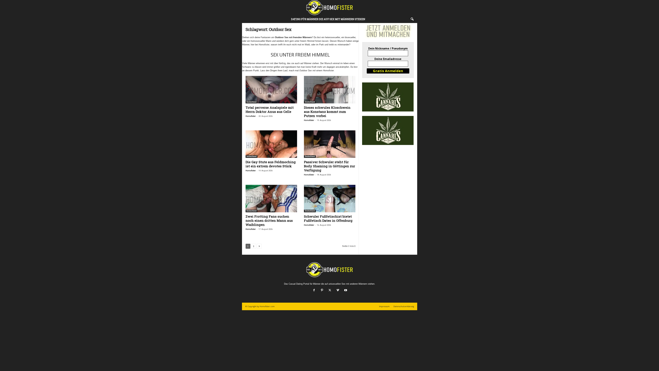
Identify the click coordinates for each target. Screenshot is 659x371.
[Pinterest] (322, 290)
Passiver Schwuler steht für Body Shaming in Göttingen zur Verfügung (329, 166)
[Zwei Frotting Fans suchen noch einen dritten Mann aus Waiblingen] (271, 198)
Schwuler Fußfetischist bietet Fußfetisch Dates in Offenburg (328, 218)
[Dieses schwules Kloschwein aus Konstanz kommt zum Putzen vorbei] (329, 89)
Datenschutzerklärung (404, 306)
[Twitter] (330, 290)
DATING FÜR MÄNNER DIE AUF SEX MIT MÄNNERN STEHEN (328, 19)
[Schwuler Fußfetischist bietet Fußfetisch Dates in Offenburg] (329, 198)
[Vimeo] (338, 290)
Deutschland (251, 102)
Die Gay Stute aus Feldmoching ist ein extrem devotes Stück (271, 164)
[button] (412, 19)
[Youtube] (345, 290)
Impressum (384, 306)
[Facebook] (314, 290)
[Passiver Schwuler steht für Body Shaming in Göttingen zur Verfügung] (329, 144)
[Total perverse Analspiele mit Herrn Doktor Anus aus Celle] (271, 89)
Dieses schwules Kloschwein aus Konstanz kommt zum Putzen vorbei (327, 111)
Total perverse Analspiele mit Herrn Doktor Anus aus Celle (270, 109)
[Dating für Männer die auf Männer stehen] (329, 7)
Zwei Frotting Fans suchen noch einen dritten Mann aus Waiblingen (269, 220)
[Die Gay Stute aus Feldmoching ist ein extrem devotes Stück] (271, 144)
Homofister (251, 116)
